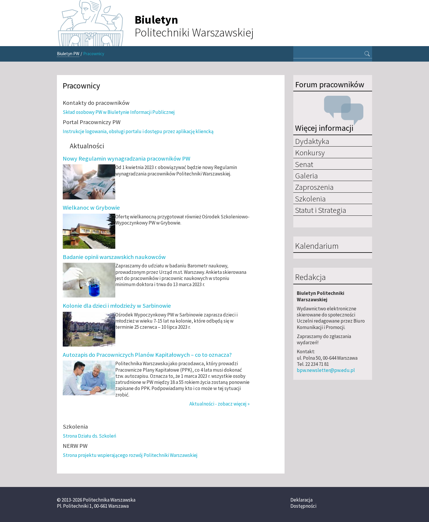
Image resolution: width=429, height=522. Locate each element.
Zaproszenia (314, 187)
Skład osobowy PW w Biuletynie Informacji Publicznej (119, 112)
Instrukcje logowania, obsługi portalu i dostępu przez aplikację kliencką (138, 131)
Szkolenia (310, 198)
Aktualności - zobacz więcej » (219, 404)
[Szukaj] (367, 54)
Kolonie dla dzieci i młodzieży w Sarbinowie (117, 305)
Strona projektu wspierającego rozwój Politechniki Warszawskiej (130, 455)
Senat (304, 164)
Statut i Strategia (320, 210)
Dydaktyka (312, 141)
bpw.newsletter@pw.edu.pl (326, 370)
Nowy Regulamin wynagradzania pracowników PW (126, 158)
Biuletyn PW (68, 53)
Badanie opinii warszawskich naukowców (114, 257)
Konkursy (310, 152)
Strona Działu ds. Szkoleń (89, 436)
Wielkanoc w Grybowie (91, 207)
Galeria (306, 175)
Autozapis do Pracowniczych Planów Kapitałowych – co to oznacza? (147, 355)
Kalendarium (317, 246)
